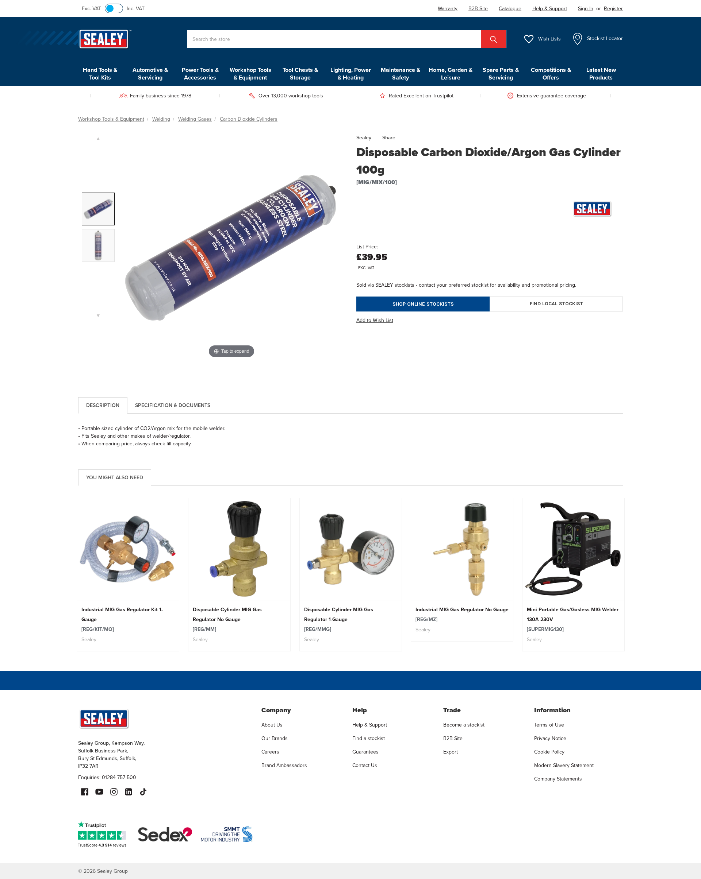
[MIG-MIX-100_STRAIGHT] (98, 245)
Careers (270, 752)
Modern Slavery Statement (564, 765)
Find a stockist (368, 738)
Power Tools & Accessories (200, 74)
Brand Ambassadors (284, 765)
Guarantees (365, 752)
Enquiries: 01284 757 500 (107, 777)
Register (613, 8)
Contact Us (364, 765)
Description (102, 405)
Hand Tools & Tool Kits (100, 74)
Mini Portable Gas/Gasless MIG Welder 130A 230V (572, 619)
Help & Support (369, 725)
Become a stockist (463, 725)
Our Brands (274, 738)
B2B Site (453, 738)
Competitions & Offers (551, 74)
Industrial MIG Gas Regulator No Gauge (462, 614)
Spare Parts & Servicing (501, 74)
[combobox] (346, 39)
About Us (272, 725)
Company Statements (558, 779)
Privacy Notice (550, 738)
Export (450, 752)
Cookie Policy (549, 752)
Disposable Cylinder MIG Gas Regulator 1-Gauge (338, 619)
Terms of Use (549, 725)
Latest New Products (601, 74)
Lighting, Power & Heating (350, 74)
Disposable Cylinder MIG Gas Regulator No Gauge (227, 619)
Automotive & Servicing (150, 74)
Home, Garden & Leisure (450, 74)
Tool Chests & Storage (300, 74)
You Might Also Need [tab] (114, 477)
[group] (128, 574)
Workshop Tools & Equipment (250, 74)
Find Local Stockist (556, 304)
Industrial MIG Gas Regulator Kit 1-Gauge (122, 619)
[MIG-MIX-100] (98, 209)
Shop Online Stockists (423, 304)
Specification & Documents (172, 405)
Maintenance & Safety (400, 74)
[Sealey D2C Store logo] (165, 718)
